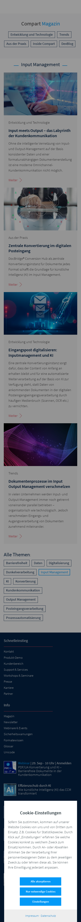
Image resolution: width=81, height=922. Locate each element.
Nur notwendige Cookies (40, 891)
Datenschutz (48, 916)
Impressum (32, 916)
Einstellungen (40, 901)
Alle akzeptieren (40, 881)
